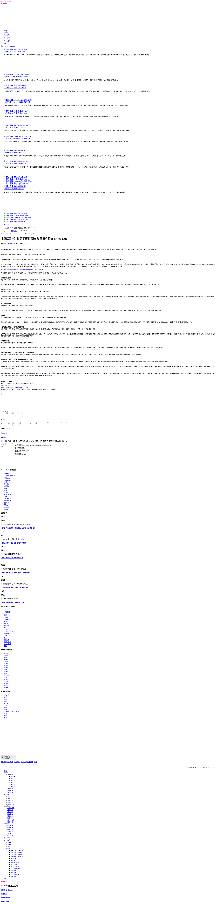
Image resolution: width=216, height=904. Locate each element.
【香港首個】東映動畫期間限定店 (14, 152)
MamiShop (7, 40)
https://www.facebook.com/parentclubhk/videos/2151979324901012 (25, 269)
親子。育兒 (10, 822)
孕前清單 (13, 872)
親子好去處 (7, 473)
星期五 (13, 784)
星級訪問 (10, 788)
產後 (8, 846)
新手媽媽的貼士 (15, 868)
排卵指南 (13, 858)
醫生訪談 (10, 790)
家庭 (5, 488)
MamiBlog (7, 38)
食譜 (5, 496)
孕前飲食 (13, 860)
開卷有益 (10, 825)
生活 (5, 482)
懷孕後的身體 (15, 866)
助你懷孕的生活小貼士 (17, 854)
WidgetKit (14, 231)
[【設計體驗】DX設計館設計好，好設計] (16, 74)
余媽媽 (6, 492)
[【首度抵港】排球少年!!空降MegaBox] (16, 125)
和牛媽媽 (6, 484)
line (5, 43)
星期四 (13, 782)
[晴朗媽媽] (4, 433)
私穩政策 (23, 762)
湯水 (5, 490)
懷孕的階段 (14, 864)
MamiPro (6, 34)
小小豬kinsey (8, 498)
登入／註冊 (4, 3)
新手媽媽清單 (15, 874)
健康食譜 (10, 827)
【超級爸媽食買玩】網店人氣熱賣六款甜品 (16, 587)
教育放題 (10, 833)
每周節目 (10, 774)
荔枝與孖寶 (7, 500)
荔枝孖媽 (6, 502)
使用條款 (10, 762)
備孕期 (9, 842)
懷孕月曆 (13, 876)
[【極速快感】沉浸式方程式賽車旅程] (15, 49)
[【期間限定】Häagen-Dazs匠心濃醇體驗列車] (18, 100)
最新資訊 (10, 812)
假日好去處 (7, 494)
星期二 (13, 778)
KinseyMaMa (7, 480)
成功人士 (10, 802)
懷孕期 (9, 844)
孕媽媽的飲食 (15, 862)
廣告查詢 (30, 762)
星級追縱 (10, 810)
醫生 (8, 798)
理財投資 (10, 835)
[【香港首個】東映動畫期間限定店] (15, 150)
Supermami (7, 224)
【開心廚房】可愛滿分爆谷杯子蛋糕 (13, 543)
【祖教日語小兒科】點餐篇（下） (13, 602)
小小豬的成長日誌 (9, 475)
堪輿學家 (10, 800)
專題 (8, 848)
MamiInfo (6, 42)
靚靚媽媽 (10, 818)
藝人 (8, 796)
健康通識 (10, 829)
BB (5, 504)
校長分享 (10, 792)
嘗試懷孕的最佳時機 (17, 850)
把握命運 (10, 831)
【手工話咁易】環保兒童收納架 (12, 558)
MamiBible (7, 37)
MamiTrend (7, 35)
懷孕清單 (13, 870)
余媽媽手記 (7, 507)
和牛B (6, 509)
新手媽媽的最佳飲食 (17, 856)
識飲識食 (10, 814)
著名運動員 (10, 804)
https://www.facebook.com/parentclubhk (17, 387)
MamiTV (6, 32)
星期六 (13, 786)
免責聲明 (17, 762)
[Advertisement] (108, 17)
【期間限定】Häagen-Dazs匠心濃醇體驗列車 (17, 102)
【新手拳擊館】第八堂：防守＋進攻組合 (15, 573)
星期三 (13, 780)
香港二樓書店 (39, 373)
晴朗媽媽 (10, 243)
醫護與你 (10, 816)
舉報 (35, 762)
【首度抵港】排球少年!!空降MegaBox (15, 127)
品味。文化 (10, 820)
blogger (6, 505)
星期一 (13, 776)
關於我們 (3, 762)
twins (5, 477)
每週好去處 (10, 808)
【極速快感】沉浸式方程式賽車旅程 (15, 51)
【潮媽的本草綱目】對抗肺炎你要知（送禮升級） (18, 528)
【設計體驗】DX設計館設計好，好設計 (16, 76)
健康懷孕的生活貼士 (17, 852)
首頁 (5, 31)
